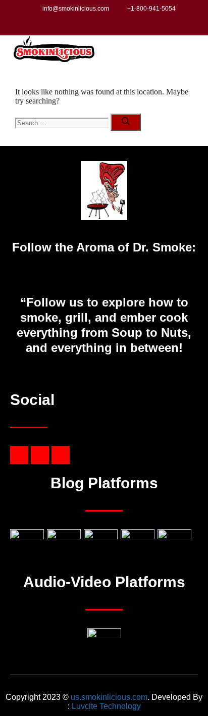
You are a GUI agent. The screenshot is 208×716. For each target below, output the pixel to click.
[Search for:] (63, 122)
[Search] (126, 122)
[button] (190, 49)
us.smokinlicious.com (109, 697)
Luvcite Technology (106, 706)
